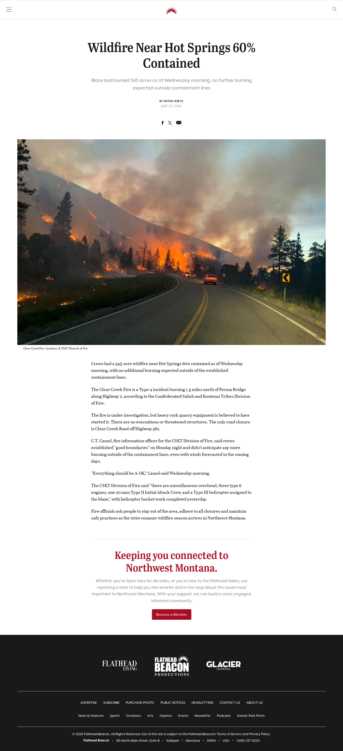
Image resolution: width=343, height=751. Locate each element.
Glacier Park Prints (251, 716)
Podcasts (224, 716)
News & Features (91, 716)
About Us (254, 702)
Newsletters (202, 702)
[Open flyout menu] (9, 9)
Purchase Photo (140, 702)
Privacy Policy (259, 734)
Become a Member (171, 614)
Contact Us (230, 702)
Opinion (166, 716)
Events (183, 716)
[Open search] (334, 9)
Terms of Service (229, 734)
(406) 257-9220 (248, 740)
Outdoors (133, 716)
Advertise (88, 702)
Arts (150, 716)
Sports (115, 716)
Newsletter (203, 716)
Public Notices (172, 702)
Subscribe (111, 702)
